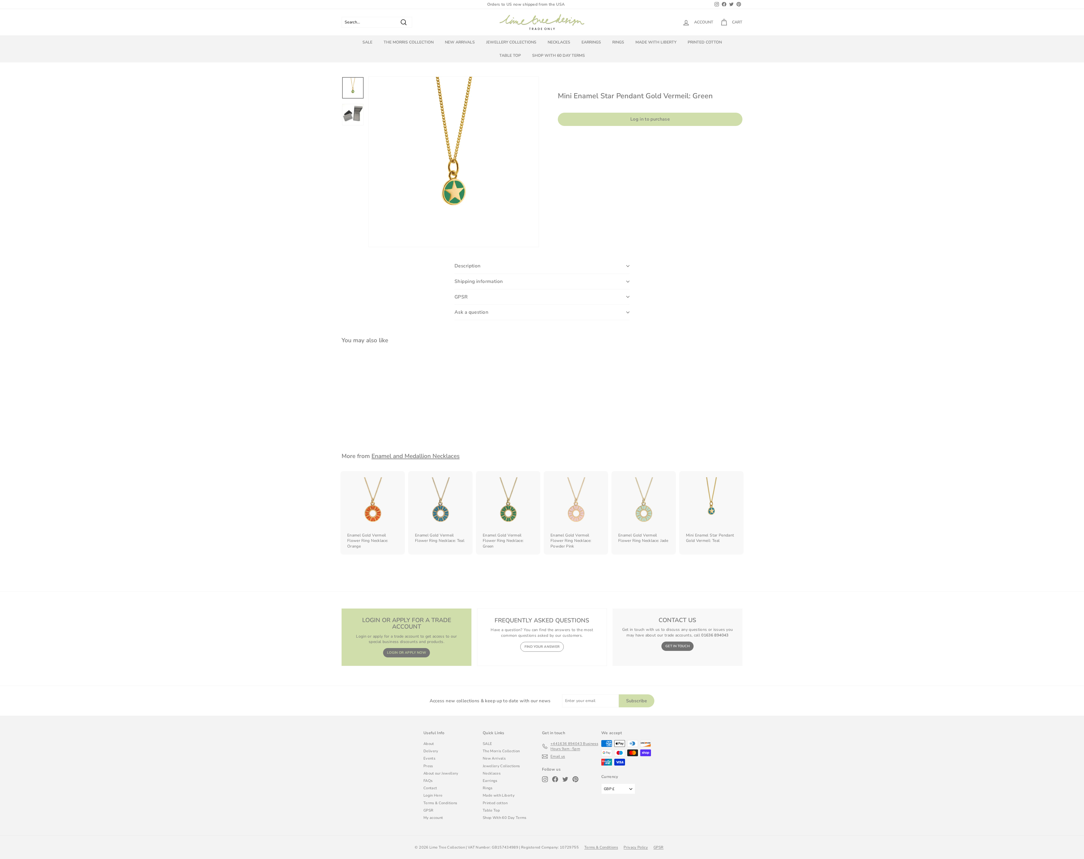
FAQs (427, 780)
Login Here (433, 795)
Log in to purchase (650, 119)
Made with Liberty (655, 42)
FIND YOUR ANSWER (542, 646)
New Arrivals (460, 42)
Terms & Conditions (440, 803)
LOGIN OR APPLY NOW (406, 652)
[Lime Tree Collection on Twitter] (565, 779)
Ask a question (471, 312)
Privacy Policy (636, 847)
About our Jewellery (440, 773)
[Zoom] (454, 162)
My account (433, 817)
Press (428, 766)
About (428, 743)
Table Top (510, 55)
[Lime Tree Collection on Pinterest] (575, 779)
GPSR (461, 297)
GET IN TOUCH (677, 646)
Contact (430, 788)
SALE (367, 42)
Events (429, 758)
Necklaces (559, 42)
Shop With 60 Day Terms (558, 55)
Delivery (430, 751)
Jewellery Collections (511, 42)
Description (467, 266)
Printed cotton (705, 42)
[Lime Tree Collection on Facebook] (555, 779)
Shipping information (478, 281)
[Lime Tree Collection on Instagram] (545, 779)
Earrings (591, 42)
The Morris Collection (409, 42)
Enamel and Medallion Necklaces (415, 456)
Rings (618, 42)
